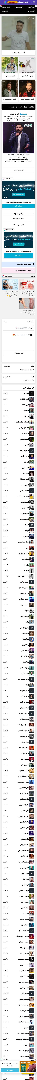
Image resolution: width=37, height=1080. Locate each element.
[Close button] (36, 1059)
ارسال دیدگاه (19, 353)
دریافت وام (18, 206)
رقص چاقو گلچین (27, 76)
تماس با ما (5, 11)
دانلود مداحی (31, 11)
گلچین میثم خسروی (9, 99)
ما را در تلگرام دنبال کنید (24, 264)
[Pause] (4, 197)
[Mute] (7, 197)
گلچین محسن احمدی (27, 99)
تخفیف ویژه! (10, 1070)
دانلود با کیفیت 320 (18, 225)
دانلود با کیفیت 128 (18, 218)
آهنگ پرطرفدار (6, 7)
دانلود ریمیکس (19, 7)
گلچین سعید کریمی (10, 76)
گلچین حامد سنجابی (18, 53)
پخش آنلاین (17, 170)
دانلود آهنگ (31, 7)
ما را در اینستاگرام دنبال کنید (23, 270)
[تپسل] (3, 179)
